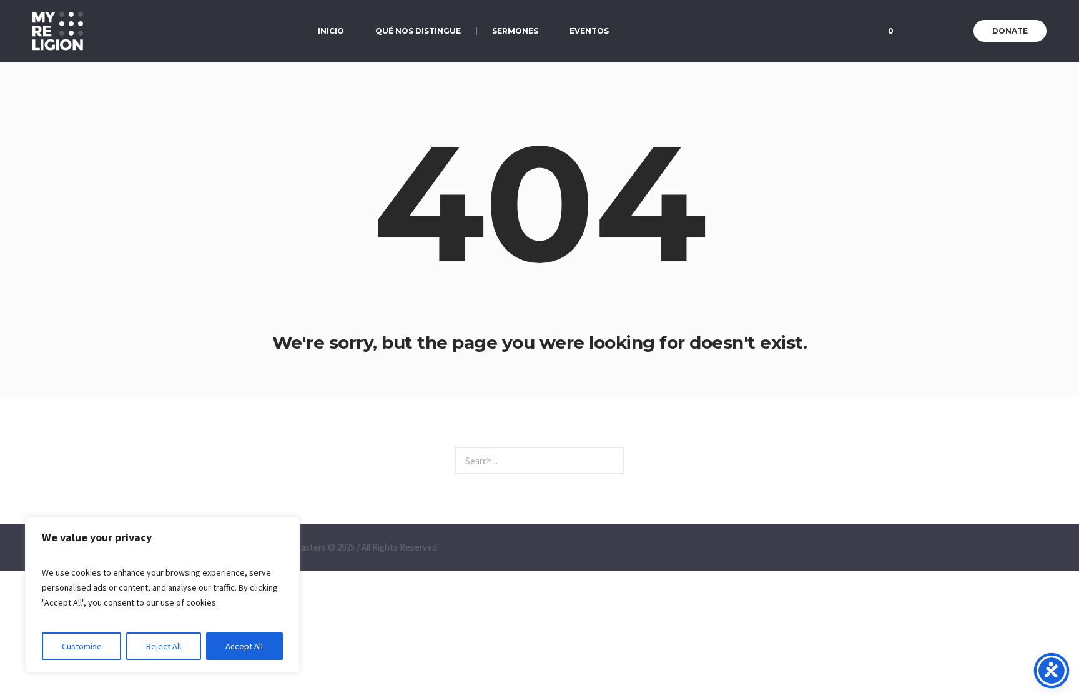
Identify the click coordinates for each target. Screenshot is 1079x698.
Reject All (163, 646)
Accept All (244, 646)
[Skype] (959, 32)
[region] (162, 595)
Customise (82, 646)
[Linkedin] (912, 32)
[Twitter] (943, 32)
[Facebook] (928, 32)
